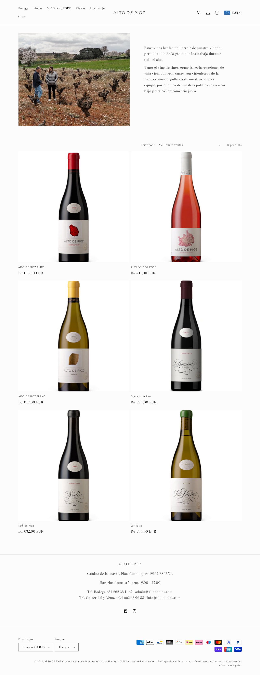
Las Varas (136, 526)
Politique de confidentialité (174, 661)
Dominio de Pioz (141, 396)
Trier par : (148, 145)
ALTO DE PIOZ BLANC (32, 396)
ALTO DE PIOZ (52, 661)
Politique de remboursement (137, 661)
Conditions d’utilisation (208, 661)
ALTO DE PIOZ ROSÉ (143, 267)
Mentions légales (231, 665)
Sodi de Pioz (26, 526)
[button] (199, 12)
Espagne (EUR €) (34, 647)
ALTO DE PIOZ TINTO (31, 267)
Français (64, 647)
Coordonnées (234, 661)
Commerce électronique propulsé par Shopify (89, 661)
